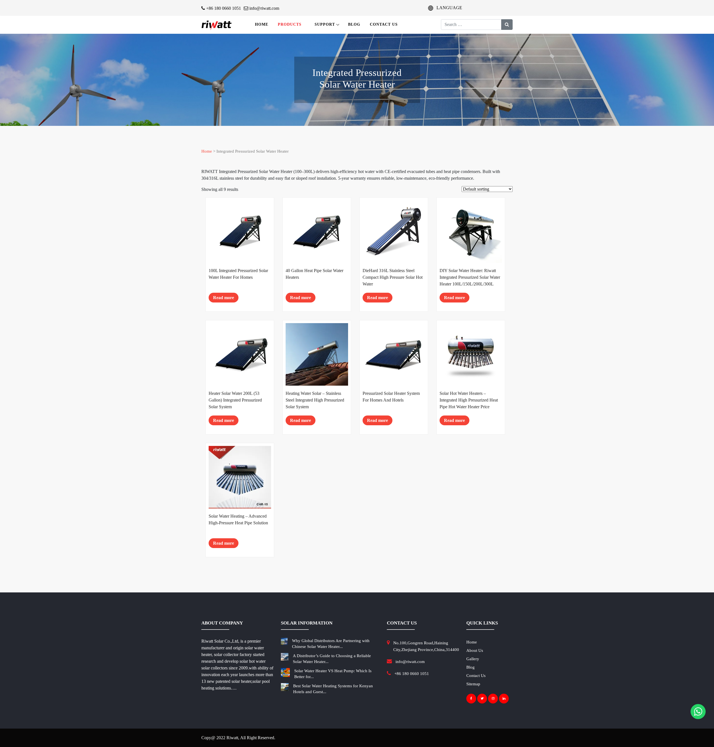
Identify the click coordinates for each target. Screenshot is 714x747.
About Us (474, 650)
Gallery (472, 659)
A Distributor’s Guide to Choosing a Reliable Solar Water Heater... (332, 659)
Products (289, 24)
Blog (354, 24)
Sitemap (473, 684)
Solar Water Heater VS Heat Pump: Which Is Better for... (333, 674)
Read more (223, 297)
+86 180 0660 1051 (223, 8)
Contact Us (384, 24)
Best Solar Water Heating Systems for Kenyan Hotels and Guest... (333, 689)
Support (325, 24)
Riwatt (232, 737)
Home (261, 24)
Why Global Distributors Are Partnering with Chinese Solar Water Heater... (331, 643)
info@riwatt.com (263, 8)
